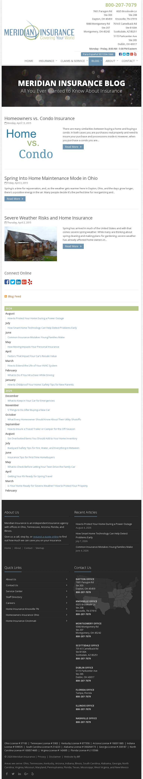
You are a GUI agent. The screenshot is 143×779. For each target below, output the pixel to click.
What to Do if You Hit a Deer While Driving (31, 375)
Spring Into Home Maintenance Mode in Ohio (51, 178)
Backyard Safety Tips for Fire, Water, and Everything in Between (43, 448)
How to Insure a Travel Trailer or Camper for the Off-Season (41, 429)
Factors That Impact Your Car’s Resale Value (32, 356)
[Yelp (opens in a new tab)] (135, 54)
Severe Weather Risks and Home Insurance (48, 218)
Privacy (42, 756)
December (11, 396)
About (111, 61)
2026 (8, 308)
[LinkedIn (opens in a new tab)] (127, 54)
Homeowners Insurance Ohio (22, 615)
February (11, 370)
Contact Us (12, 585)
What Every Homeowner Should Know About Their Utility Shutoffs (44, 419)
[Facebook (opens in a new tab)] (120, 54)
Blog (95, 61)
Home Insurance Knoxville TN (22, 609)
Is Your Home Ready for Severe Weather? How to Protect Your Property (48, 485)
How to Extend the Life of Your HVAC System (32, 365)
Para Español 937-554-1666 (98, 54)
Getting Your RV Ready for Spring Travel (30, 476)
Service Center (14, 591)
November (12, 405)
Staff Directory (14, 597)
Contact (129, 61)
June (8, 332)
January (10, 380)
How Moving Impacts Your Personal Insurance (33, 346)
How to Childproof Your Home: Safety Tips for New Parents (41, 384)
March (9, 361)
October (10, 414)
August (10, 313)
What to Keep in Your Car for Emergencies (31, 400)
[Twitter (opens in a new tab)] (124, 54)
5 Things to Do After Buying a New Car (29, 410)
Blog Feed (14, 296)
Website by (72, 756)
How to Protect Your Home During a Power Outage (36, 318)
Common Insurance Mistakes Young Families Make (36, 337)
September (12, 424)
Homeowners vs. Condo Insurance (39, 118)
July (7, 323)
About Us (11, 579)
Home (29, 61)
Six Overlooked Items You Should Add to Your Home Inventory (42, 438)
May (8, 342)
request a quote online (46, 536)
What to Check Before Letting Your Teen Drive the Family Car (41, 466)
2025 (8, 391)
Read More (72, 146)
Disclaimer (55, 756)
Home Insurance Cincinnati (21, 620)
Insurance (47, 61)
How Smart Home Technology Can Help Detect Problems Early (42, 327)
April (8, 351)
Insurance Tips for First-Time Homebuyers (31, 457)
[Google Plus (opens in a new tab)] (131, 54)
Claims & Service (73, 61)
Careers (10, 603)
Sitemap (40, 548)
